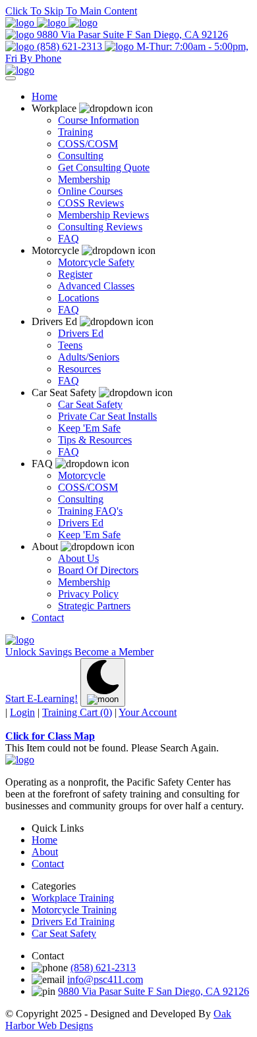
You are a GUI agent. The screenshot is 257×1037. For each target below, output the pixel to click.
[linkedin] (53, 22)
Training (75, 132)
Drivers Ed (80, 333)
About (45, 851)
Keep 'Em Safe (89, 428)
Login (22, 712)
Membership (84, 179)
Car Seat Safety (90, 404)
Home (44, 96)
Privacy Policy (88, 593)
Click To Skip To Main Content (71, 10)
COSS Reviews (91, 203)
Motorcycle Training (74, 909)
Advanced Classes (96, 285)
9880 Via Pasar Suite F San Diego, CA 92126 (131, 34)
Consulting (80, 155)
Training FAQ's (90, 511)
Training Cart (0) (77, 712)
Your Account (148, 712)
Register (75, 274)
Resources (79, 368)
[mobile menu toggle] (10, 78)
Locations (78, 297)
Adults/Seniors (88, 357)
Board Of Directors (98, 570)
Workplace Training (73, 897)
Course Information (98, 120)
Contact (48, 617)
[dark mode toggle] (102, 682)
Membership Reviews (103, 214)
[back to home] (19, 70)
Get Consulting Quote (104, 167)
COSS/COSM (88, 143)
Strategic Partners (94, 605)
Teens (70, 345)
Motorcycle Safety (96, 262)
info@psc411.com (105, 979)
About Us (78, 558)
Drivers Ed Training (73, 921)
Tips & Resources (95, 439)
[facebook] (21, 22)
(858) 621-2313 (69, 46)
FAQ (68, 238)
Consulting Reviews (100, 226)
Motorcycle (81, 475)
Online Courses (90, 191)
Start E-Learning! (41, 698)
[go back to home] (19, 759)
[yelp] (83, 22)
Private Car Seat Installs (107, 416)
